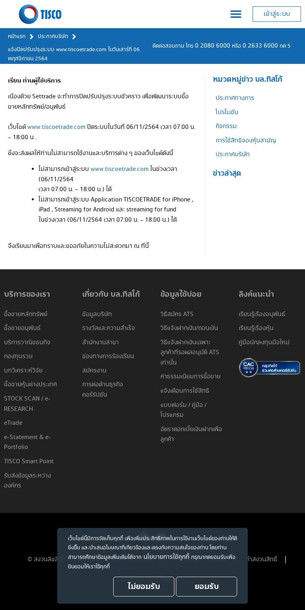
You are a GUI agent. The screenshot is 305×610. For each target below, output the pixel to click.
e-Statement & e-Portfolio (27, 442)
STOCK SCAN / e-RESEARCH (27, 404)
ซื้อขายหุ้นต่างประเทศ (30, 384)
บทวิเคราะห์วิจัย (23, 370)
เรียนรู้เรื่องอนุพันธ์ (262, 314)
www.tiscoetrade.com (56, 127)
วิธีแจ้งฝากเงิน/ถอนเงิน (189, 328)
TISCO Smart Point (29, 461)
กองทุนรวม (18, 356)
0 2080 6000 (212, 46)
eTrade (13, 423)
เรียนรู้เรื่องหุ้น (256, 328)
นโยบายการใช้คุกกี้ (166, 557)
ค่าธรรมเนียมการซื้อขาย (190, 376)
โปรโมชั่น (227, 112)
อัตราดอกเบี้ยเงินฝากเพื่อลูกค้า (191, 434)
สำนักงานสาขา (100, 342)
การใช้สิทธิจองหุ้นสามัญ (246, 140)
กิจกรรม (226, 126)
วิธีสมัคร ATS (176, 314)
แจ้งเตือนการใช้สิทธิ (184, 391)
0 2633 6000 (260, 46)
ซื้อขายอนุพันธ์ (22, 328)
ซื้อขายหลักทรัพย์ (25, 314)
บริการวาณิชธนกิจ (27, 342)
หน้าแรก (16, 36)
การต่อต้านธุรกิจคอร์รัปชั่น (102, 389)
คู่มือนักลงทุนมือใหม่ (264, 342)
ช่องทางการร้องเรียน (108, 356)
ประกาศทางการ (235, 98)
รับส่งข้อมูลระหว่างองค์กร (27, 481)
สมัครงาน (94, 370)
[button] (236, 14)
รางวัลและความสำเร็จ (108, 328)
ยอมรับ (207, 586)
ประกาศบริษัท (53, 36)
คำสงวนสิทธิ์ (261, 559)
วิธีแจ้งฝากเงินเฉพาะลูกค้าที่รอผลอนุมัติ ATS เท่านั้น (189, 352)
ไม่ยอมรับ (144, 586)
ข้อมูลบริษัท (97, 314)
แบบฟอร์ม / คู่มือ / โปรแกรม (183, 410)
